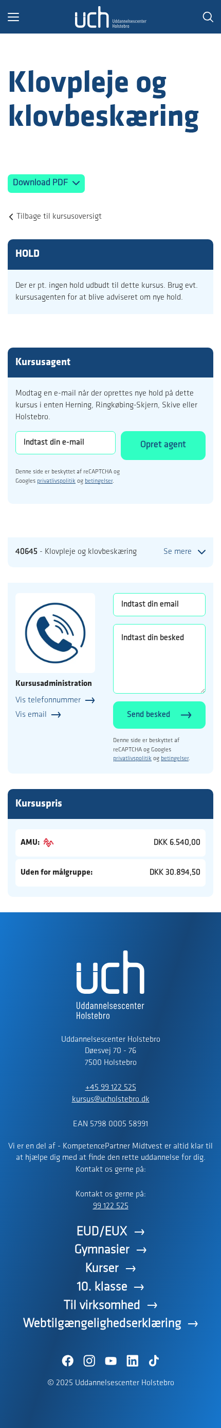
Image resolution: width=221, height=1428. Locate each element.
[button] (41, 17)
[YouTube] (110, 1361)
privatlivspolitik (56, 481)
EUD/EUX (102, 1231)
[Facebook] (67, 1361)
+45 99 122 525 (110, 1088)
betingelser (99, 481)
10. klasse (102, 1287)
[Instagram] (89, 1361)
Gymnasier (102, 1249)
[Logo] (110, 17)
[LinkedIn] (132, 1361)
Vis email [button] (31, 715)
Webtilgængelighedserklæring (102, 1323)
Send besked (148, 715)
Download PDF (41, 183)
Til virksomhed (102, 1305)
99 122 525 (110, 1206)
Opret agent (163, 445)
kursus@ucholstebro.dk (111, 1099)
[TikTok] (154, 1361)
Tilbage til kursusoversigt (59, 216)
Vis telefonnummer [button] (48, 700)
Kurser (102, 1268)
